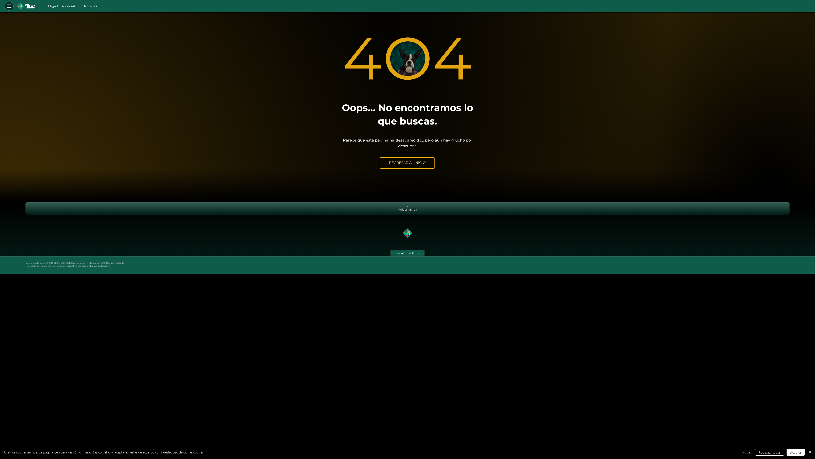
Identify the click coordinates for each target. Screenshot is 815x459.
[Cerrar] (809, 452)
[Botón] (25, 6)
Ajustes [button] (747, 452)
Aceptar (795, 452)
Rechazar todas (769, 452)
